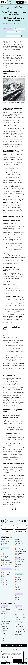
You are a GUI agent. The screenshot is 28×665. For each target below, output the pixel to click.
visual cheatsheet (8, 28)
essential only (7, 660)
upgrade (20, 2)
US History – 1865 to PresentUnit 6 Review (14, 13)
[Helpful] (13, 509)
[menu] (25, 2)
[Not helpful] (15, 509)
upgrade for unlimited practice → (14, 645)
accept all (17, 661)
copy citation (11, 31)
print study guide (20, 29)
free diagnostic (12, 2)
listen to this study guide (15, 35)
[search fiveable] (5, 2)
